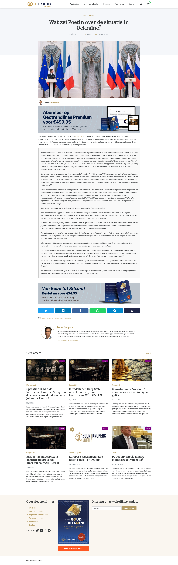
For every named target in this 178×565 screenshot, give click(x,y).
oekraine (58, 318)
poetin (68, 318)
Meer (148, 353)
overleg (63, 318)
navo (52, 318)
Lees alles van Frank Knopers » (67, 340)
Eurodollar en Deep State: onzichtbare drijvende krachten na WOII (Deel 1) (42, 460)
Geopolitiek (89, 15)
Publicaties (74, 4)
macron (48, 318)
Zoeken (132, 4)
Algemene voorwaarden (38, 515)
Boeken (106, 4)
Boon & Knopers (75, 453)
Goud (114, 453)
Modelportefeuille (91, 4)
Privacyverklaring (36, 518)
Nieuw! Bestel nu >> (73, 548)
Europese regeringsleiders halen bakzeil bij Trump (86, 458)
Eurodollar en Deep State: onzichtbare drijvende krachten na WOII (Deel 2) (85, 392)
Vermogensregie (36, 511)
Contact (32, 525)
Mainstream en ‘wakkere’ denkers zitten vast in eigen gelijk (130, 392)
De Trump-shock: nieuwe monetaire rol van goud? (128, 458)
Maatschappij (31, 385)
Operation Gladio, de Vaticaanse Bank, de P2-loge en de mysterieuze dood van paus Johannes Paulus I (46, 394)
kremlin (42, 318)
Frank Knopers (54, 102)
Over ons (32, 508)
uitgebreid (79, 136)
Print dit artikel (102, 34)
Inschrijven (129, 508)
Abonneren (119, 4)
